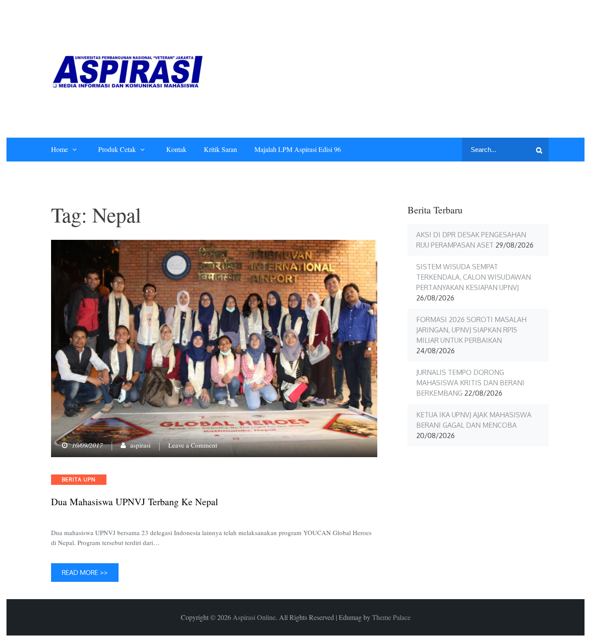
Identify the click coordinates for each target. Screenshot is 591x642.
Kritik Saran (220, 149)
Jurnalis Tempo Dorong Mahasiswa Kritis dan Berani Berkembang (470, 382)
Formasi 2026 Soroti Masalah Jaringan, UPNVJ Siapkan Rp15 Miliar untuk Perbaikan (471, 330)
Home (59, 149)
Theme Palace (391, 617)
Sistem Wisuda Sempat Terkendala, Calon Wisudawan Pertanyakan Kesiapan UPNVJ (473, 277)
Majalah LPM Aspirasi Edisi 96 (297, 149)
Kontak (176, 149)
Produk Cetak (117, 149)
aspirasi (140, 445)
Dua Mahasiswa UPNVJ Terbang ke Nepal (134, 502)
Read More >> (85, 572)
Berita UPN (79, 479)
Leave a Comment (192, 445)
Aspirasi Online (254, 617)
